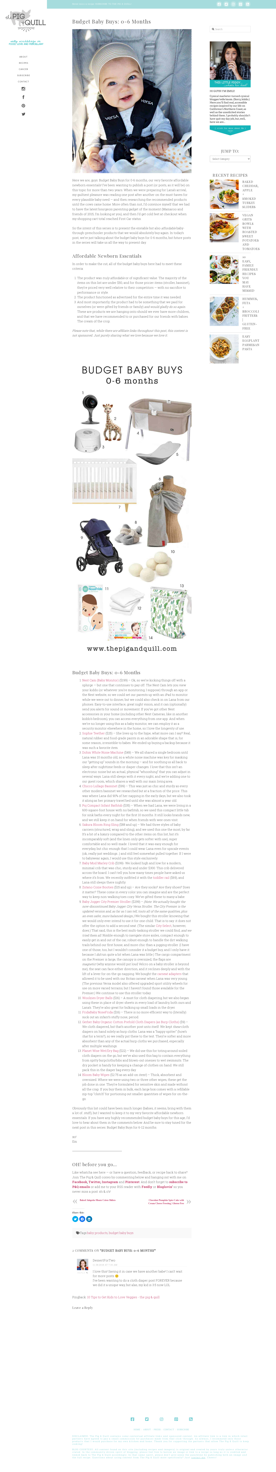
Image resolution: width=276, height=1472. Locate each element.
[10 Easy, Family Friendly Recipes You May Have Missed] (224, 269)
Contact (169, 1429)
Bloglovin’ (165, 1187)
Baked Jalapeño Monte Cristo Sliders (98, 1200)
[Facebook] (219, 4)
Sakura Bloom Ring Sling (100, 825)
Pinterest (132, 1182)
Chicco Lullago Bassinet (99, 786)
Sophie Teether (93, 733)
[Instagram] (233, 4)
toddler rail (161, 878)
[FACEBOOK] (23, 97)
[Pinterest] (241, 4)
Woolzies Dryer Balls (97, 998)
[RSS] (248, 4)
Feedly (147, 1187)
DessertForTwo (104, 1260)
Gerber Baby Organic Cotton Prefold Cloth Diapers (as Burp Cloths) (130, 1022)
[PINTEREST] (23, 106)
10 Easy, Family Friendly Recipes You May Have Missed (250, 273)
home (137, 1429)
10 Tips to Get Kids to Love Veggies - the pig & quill (123, 1297)
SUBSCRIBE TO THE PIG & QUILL (113, 3)
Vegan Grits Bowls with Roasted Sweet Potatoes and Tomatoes (251, 232)
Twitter (94, 1182)
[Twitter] (226, 4)
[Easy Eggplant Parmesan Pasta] (224, 349)
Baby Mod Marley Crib (98, 863)
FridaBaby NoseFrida (97, 1012)
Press (157, 1429)
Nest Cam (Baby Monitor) (100, 680)
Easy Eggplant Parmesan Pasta (250, 342)
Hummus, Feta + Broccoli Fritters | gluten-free (250, 313)
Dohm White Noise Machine (102, 752)
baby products (97, 1233)
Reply (82, 1273)
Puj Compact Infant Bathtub (102, 805)
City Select (163, 926)
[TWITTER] (23, 114)
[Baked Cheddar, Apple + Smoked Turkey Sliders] (224, 194)
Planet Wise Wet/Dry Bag (100, 1051)
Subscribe (183, 1429)
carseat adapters (169, 974)
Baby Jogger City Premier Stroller (106, 902)
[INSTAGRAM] (23, 89)
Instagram (110, 1182)
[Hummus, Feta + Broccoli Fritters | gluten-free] (224, 311)
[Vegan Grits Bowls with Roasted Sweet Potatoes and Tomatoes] (224, 227)
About (147, 1429)
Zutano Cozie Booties (97, 887)
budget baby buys (121, 1233)
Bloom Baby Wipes (95, 1075)
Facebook (79, 1182)
